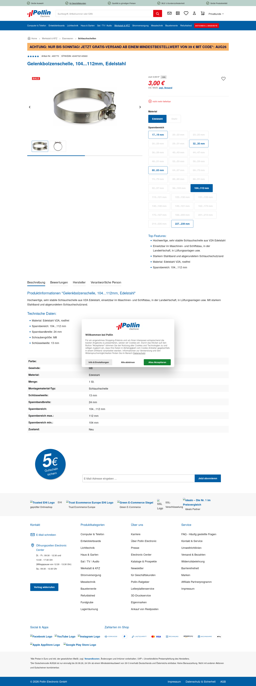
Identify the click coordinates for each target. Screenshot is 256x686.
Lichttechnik (88, 548)
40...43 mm (180, 153)
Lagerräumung (89, 609)
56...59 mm (200, 162)
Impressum (188, 588)
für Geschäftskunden (143, 575)
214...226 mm (161, 224)
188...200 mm (184, 215)
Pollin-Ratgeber (140, 582)
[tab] (36, 282)
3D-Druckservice (141, 595)
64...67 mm (180, 170)
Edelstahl (159, 119)
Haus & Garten (89, 554)
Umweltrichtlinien (191, 548)
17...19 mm (158, 134)
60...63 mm (158, 170)
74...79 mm (160, 179)
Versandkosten (92, 658)
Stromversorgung (91, 575)
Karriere (135, 534)
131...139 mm (207, 197)
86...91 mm (200, 179)
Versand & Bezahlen (193, 554)
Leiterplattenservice (142, 588)
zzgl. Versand (165, 87)
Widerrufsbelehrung (193, 561)
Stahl (176, 119)
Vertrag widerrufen (44, 587)
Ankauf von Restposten (145, 609)
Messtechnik (88, 582)
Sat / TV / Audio (90, 561)
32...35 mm (199, 143)
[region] (84, 115)
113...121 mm (161, 197)
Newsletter (137, 568)
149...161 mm (184, 206)
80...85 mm (180, 179)
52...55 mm (180, 162)
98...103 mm (180, 188)
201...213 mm (207, 215)
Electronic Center (141, 554)
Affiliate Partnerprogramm (196, 582)
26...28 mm (160, 144)
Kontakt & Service (192, 541)
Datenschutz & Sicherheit (201, 681)
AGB (223, 681)
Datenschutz (101, 485)
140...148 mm (161, 206)
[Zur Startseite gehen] (39, 13)
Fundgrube (87, 602)
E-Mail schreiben (46, 535)
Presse (135, 548)
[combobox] (104, 13)
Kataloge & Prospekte (144, 561)
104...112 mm (203, 188)
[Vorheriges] (29, 107)
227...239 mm (182, 223)
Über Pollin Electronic (143, 541)
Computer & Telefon (92, 534)
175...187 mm (161, 215)
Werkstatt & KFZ (90, 568)
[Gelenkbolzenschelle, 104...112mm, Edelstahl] (85, 106)
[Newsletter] (169, 13)
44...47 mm (200, 153)
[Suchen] (157, 13)
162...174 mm (207, 206)
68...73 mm (200, 170)
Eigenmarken (139, 602)
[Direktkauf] (177, 13)
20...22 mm (180, 135)
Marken (185, 575)
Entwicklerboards (91, 541)
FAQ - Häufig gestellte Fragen (198, 534)
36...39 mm (160, 153)
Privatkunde (215, 14)
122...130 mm (184, 197)
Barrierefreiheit (190, 568)
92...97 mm (160, 188)
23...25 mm (200, 135)
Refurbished (88, 595)
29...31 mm (180, 144)
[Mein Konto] (194, 13)
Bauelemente (88, 588)
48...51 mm (160, 162)
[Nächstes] (140, 107)
